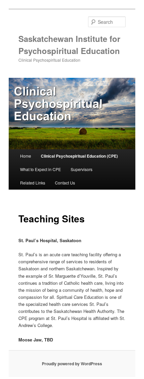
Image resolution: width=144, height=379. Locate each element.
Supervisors (81, 169)
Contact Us (65, 182)
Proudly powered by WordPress (72, 364)
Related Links (32, 182)
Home (25, 156)
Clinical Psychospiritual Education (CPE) (79, 156)
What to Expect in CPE (40, 169)
